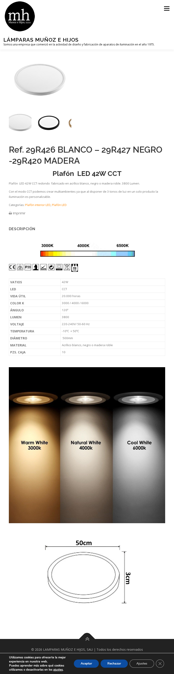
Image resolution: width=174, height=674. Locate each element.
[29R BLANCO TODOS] (20, 122)
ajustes (58, 670)
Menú (167, 8)
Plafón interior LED (38, 205)
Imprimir (19, 213)
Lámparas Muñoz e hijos (41, 40)
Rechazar (114, 663)
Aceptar (86, 663)
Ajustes (141, 663)
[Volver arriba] (87, 639)
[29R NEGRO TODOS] (48, 122)
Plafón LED (59, 205)
